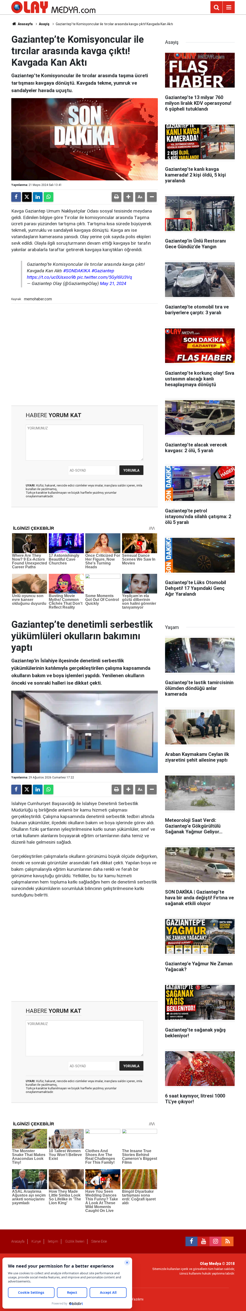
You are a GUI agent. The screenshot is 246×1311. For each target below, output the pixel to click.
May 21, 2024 (113, 283)
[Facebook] (16, 197)
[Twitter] (27, 197)
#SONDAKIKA (76, 270)
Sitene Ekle (99, 1241)
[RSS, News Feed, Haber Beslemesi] (227, 1241)
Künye (36, 1241)
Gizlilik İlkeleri (74, 1241)
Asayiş (44, 24)
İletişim (53, 1241)
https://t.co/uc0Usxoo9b (51, 277)
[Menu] (228, 7)
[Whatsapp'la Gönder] (48, 197)
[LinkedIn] (38, 197)
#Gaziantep (103, 270)
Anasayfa (25, 24)
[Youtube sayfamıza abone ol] (203, 1241)
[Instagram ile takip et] (215, 1241)
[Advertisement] (84, 354)
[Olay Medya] (53, 7)
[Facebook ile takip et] (191, 1241)
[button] (128, 197)
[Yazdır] (116, 197)
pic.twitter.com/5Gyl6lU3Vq (104, 277)
